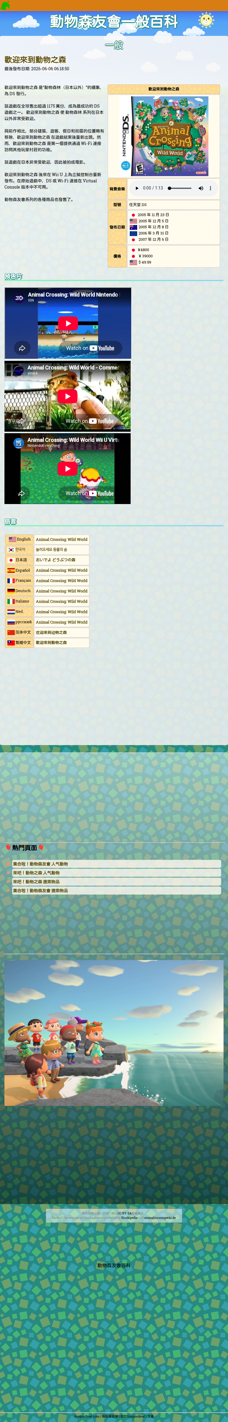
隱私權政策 (110, 1416)
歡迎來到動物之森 (35, 60)
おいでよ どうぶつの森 (55, 559)
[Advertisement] (114, 697)
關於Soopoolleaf (133, 1416)
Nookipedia (129, 1218)
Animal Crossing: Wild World (62, 539)
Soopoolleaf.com (86, 1416)
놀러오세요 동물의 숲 (51, 549)
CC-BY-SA (125, 1213)
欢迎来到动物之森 (51, 632)
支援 (150, 1416)
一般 (114, 45)
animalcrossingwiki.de (160, 1218)
